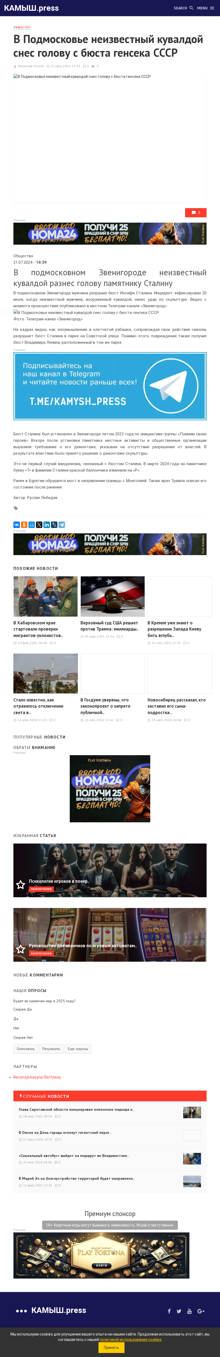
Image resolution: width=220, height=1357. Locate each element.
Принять (111, 1347)
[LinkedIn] (46, 525)
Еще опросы (78, 1048)
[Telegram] (61, 525)
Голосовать (26, 1048)
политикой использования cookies (131, 1339)
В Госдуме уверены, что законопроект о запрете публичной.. (105, 706)
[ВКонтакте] (16, 525)
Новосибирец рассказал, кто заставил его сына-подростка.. (177, 706)
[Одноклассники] (24, 525)
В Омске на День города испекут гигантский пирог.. (65, 1132)
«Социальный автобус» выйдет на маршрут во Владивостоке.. (74, 1155)
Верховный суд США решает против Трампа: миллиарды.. (109, 626)
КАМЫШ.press (31, 8)
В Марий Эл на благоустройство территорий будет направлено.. (76, 1178)
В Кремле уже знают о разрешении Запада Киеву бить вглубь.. (174, 629)
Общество (22, 27)
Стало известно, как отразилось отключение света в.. (38, 706)
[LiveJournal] (54, 525)
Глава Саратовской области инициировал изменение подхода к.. (76, 1109)
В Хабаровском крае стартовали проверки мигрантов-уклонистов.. (38, 629)
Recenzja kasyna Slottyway (37, 1077)
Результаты (51, 1048)
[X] (39, 525)
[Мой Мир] (31, 525)
